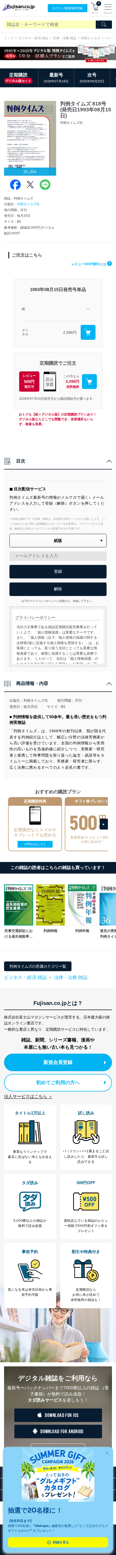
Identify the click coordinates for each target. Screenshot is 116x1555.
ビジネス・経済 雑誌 (33, 38)
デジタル (25, 332)
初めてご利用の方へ (58, 1082)
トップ (9, 38)
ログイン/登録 (67, 8)
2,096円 (70, 332)
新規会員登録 (58, 1062)
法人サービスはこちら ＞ (28, 1096)
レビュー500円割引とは (91, 264)
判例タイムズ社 (28, 204)
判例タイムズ (90, 38)
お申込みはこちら (35, 844)
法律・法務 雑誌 (64, 38)
